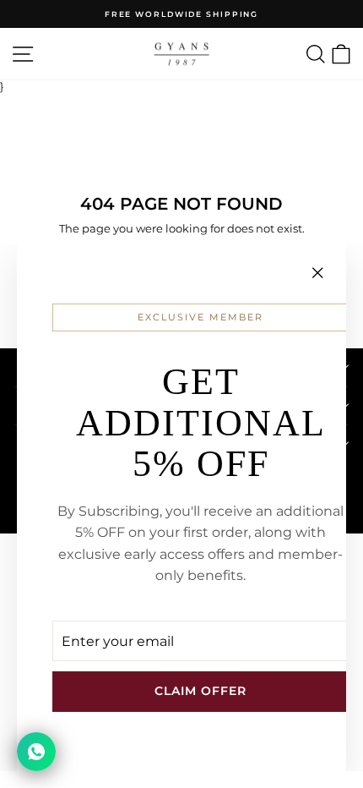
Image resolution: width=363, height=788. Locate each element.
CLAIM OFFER (200, 690)
